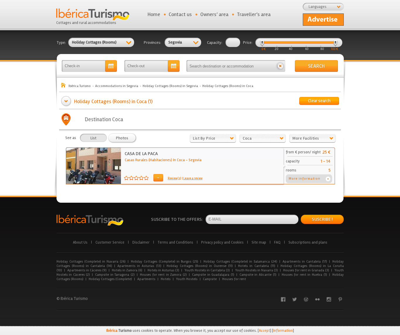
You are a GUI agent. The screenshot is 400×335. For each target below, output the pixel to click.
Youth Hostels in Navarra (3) (256, 270)
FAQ (277, 242)
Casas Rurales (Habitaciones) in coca (155, 160)
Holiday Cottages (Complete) (110, 279)
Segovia (195, 160)
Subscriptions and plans (307, 242)
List (93, 138)
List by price (204, 138)
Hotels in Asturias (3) (163, 270)
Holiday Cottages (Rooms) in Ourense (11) (200, 266)
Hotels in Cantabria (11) (256, 266)
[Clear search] (280, 66)
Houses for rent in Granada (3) (306, 270)
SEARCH (316, 66)
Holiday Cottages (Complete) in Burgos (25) (164, 261)
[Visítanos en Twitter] (294, 299)
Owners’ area (214, 14)
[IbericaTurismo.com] (90, 220)
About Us (80, 242)
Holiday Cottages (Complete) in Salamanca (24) (240, 261)
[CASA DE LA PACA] (93, 183)
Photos (122, 138)
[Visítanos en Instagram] (328, 299)
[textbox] (231, 66)
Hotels (165, 279)
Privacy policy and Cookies (222, 242)
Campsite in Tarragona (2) (114, 274)
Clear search (319, 101)
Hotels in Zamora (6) (127, 270)
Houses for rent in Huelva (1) (304, 274)
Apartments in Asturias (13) (139, 266)
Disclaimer (141, 242)
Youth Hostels (186, 279)
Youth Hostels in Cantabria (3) (207, 270)
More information (304, 178)
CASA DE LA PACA (141, 153)
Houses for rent (234, 279)
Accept (264, 330)
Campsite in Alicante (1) (258, 274)
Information (283, 330)
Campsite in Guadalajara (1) (213, 274)
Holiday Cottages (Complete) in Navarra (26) (91, 261)
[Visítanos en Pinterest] (340, 299)
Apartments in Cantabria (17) (305, 261)
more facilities (306, 138)
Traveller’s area (254, 14)
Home (154, 14)
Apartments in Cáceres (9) (86, 270)
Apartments (146, 279)
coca (247, 138)
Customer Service (109, 242)
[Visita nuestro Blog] (306, 299)
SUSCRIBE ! (322, 219)
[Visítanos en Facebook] (283, 299)
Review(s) (174, 178)
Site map (259, 242)
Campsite (210, 279)
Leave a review (193, 178)
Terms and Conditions (175, 242)
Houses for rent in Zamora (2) (163, 274)
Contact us (180, 14)
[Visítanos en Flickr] (317, 299)
